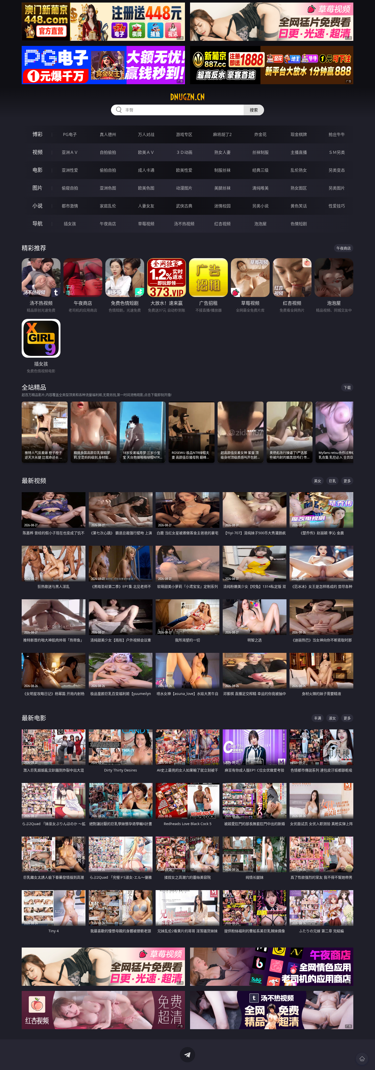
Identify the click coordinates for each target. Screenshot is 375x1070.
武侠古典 (184, 206)
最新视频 (34, 480)
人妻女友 (146, 206)
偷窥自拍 (70, 188)
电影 (37, 170)
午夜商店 (108, 224)
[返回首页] (362, 1059)
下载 (347, 387)
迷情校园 (222, 206)
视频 (37, 152)
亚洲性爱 (70, 170)
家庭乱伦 (108, 206)
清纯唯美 (260, 188)
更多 (347, 480)
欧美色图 (146, 188)
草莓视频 (146, 224)
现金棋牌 (299, 134)
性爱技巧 (337, 206)
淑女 (332, 718)
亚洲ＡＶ (70, 152)
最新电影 (34, 718)
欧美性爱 (184, 170)
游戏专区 (184, 134)
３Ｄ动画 (184, 152)
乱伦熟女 (299, 170)
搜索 (254, 110)
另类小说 (260, 206)
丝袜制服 (260, 152)
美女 (317, 480)
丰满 (317, 718)
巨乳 (332, 480)
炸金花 (260, 134)
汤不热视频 (184, 224)
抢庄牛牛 (337, 134)
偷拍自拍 (108, 170)
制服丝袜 (222, 170)
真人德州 (108, 134)
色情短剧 (299, 224)
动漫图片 (184, 188)
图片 (37, 187)
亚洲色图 (108, 188)
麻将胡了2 (222, 134)
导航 (37, 223)
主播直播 (299, 152)
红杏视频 (222, 224)
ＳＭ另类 (337, 152)
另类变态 (337, 170)
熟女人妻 (222, 152)
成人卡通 (146, 170)
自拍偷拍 (108, 152)
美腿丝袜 (222, 188)
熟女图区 (299, 188)
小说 (37, 205)
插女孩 (70, 224)
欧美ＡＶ (146, 152)
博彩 (37, 134)
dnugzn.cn (187, 97)
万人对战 (146, 134)
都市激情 (70, 206)
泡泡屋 (260, 224)
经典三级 (260, 170)
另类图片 (337, 188)
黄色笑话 (299, 206)
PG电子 (70, 134)
